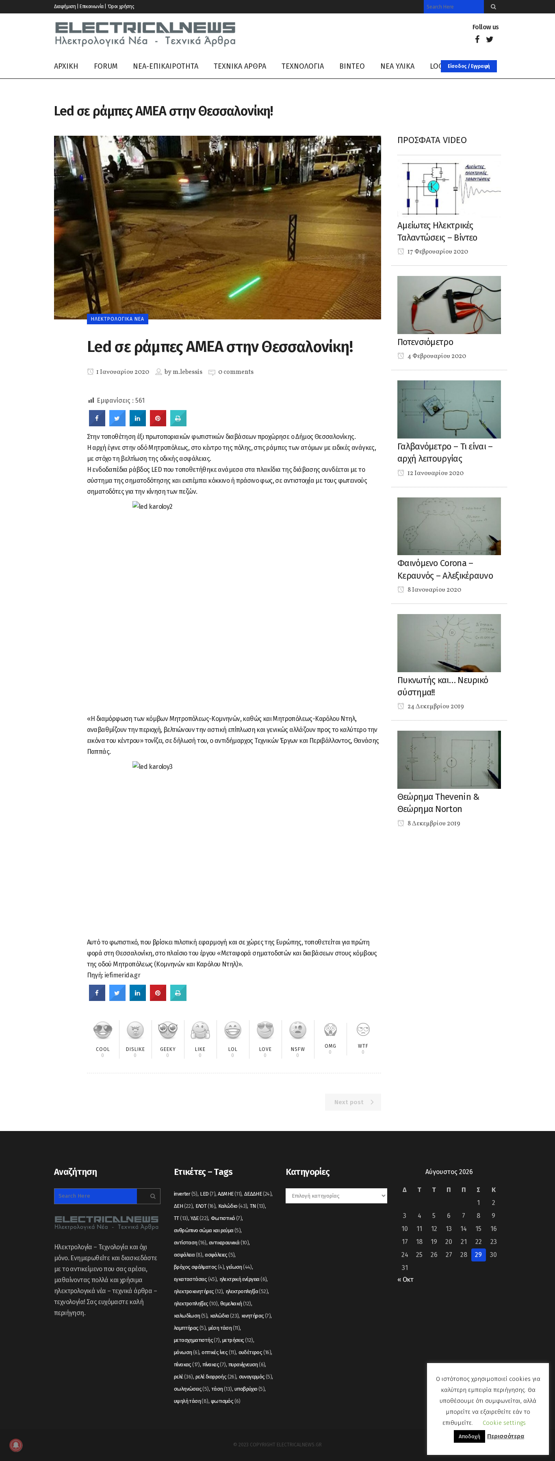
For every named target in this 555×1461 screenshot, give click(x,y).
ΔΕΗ (183, 1206)
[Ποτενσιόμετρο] (449, 304)
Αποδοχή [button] (469, 1436)
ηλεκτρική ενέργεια (243, 1279)
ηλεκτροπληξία (246, 1291)
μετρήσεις (237, 1340)
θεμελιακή (235, 1303)
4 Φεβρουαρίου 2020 (436, 356)
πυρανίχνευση (246, 1364)
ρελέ (183, 1377)
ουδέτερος (254, 1352)
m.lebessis (187, 372)
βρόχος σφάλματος (199, 1267)
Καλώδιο (232, 1206)
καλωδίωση (190, 1316)
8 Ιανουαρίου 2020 (433, 590)
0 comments (236, 372)
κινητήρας (256, 1316)
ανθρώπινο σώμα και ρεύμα (207, 1230)
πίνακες (213, 1364)
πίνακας (187, 1364)
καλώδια (224, 1316)
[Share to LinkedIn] (138, 424)
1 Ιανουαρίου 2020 (122, 372)
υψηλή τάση (191, 1401)
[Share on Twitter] (117, 424)
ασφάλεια (188, 1255)
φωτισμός (226, 1401)
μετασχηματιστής (197, 1340)
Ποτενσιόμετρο (425, 341)
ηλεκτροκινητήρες (198, 1291)
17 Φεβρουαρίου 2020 (437, 251)
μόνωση (186, 1352)
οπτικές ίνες (219, 1352)
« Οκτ (405, 1279)
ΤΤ (181, 1218)
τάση (221, 1389)
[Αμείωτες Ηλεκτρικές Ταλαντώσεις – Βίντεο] (449, 188)
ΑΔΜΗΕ (229, 1194)
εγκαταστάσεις (195, 1279)
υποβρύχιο (249, 1389)
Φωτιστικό (226, 1218)
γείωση (238, 1267)
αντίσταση (190, 1243)
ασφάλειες (219, 1255)
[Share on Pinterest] (158, 424)
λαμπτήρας (190, 1328)
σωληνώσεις (191, 1389)
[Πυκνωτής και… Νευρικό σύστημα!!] (449, 643)
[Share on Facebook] (97, 424)
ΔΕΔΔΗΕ (257, 1194)
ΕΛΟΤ (205, 1206)
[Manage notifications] (15, 1445)
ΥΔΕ (199, 1218)
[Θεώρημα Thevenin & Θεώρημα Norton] (449, 759)
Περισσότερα (505, 1436)
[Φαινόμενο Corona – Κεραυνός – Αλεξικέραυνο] (449, 526)
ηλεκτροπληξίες (196, 1303)
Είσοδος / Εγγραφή (469, 66)
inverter (185, 1194)
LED (207, 1194)
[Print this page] (178, 424)
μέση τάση (224, 1328)
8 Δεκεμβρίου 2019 (433, 823)
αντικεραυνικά (229, 1243)
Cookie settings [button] (504, 1422)
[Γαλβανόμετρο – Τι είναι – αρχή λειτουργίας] (449, 409)
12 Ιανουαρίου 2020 (435, 473)
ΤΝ (257, 1206)
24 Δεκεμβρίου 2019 (435, 706)
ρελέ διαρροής (215, 1377)
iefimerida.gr (122, 975)
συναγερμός (255, 1377)
